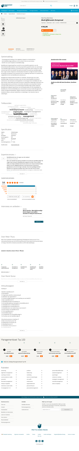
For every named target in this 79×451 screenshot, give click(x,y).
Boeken (5, 13)
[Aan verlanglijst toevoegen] (55, 30)
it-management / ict (5, 388)
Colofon (28, 434)
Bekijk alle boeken (5, 272)
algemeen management (6, 372)
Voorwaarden (4, 409)
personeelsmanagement (32, 388)
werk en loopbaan (56, 383)
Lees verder (9, 171)
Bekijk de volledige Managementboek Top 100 (15, 361)
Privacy (33, 434)
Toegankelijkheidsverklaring (59, 434)
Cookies (39, 434)
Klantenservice (5, 402)
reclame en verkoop (56, 377)
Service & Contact (71, 434)
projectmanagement (57, 372)
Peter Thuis (44, 18)
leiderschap (29, 372)
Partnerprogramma (5, 422)
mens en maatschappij (32, 377)
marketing (29, 375)
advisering (3, 370)
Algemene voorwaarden (19, 434)
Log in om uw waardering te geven (28, 199)
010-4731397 (75, 10)
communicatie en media (6, 377)
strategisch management (58, 379)
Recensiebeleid (4, 419)
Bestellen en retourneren (7, 412)
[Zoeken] (51, 5)
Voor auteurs (4, 417)
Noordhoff (13, 138)
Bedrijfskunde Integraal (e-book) (33, 268)
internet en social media (6, 385)
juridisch (29, 370)
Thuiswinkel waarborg (7, 434)
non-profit (29, 379)
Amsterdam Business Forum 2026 (62, 66)
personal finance (30, 385)
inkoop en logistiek (5, 383)
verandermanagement (57, 381)
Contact (3, 407)
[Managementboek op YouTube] (39, 441)
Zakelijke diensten (26, 404)
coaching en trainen (5, 375)
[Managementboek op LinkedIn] (36, 441)
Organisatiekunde (12, 13)
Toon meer (22, 173)
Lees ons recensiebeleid (12, 199)
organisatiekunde (31, 383)
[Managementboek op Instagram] (42, 441)
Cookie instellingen (47, 434)
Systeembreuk (64, 123)
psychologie (55, 375)
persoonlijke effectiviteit (57, 370)
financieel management (6, 381)
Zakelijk (24, 402)
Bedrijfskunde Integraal (21, 13)
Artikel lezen (38, 221)
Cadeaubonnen (25, 409)
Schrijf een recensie (13, 196)
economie (3, 379)
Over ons (3, 404)
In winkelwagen (47, 30)
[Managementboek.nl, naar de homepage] (6, 7)
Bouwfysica (72, 123)
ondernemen (30, 381)
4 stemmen (10, 50)
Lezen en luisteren (5, 414)
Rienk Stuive (50, 18)
